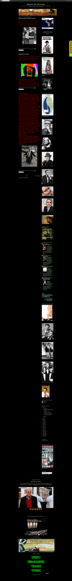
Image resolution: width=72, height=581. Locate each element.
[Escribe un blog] (20, 50)
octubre (45, 408)
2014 (44, 426)
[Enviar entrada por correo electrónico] (35, 48)
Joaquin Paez (44, 402)
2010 (44, 431)
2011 (44, 430)
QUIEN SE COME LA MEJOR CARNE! (27, 18)
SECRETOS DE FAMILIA (36, 481)
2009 (44, 433)
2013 (44, 427)
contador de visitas (45, 440)
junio (44, 416)
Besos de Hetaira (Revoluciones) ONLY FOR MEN (47, 245)
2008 (44, 434)
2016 (44, 423)
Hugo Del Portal (44, 401)
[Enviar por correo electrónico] (19, 50)
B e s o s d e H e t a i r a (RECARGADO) (47, 256)
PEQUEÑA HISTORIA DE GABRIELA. (49, 282)
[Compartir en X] (21, 50)
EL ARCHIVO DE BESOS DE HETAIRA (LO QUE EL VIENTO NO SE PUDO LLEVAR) (47, 279)
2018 (44, 420)
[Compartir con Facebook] (22, 50)
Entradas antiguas (37, 175)
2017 (44, 422)
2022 (44, 407)
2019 (44, 419)
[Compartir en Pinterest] (23, 50)
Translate (49, 474)
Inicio (26, 175)
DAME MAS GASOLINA (24, 54)
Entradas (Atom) (25, 177)
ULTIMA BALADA (49, 246)
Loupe (71, 55)
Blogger (47, 33)
